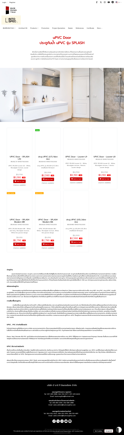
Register (12, 2)
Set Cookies (98, 431)
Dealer (70, 28)
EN (119, 2)
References (80, 28)
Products (33, 28)
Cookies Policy (79, 431)
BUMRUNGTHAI (8, 28)
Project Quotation (58, 28)
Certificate (90, 28)
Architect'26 (23, 28)
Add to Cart (20, 181)
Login (4, 2)
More (99, 28)
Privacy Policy (67, 431)
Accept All (109, 431)
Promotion (45, 28)
